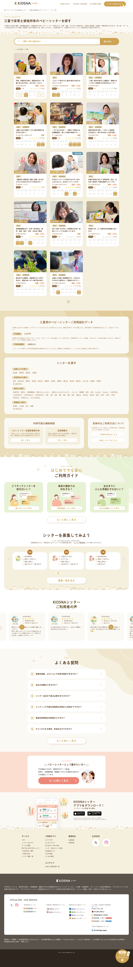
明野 (31, 406)
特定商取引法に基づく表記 (11, 941)
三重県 (34, 372)
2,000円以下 (28, 395)
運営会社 (6, 939)
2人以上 (98, 392)
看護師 (81, 392)
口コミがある (35, 397)
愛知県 (28, 372)
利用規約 (13, 939)
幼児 (97, 395)
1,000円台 (114, 392)
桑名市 (40, 381)
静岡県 (21, 372)
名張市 (53, 381)
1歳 (51, 395)
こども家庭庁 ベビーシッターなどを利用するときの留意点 (108, 939)
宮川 (27, 406)
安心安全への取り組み (80, 4)
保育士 (23, 392)
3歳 (60, 395)
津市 (14, 381)
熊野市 (78, 381)
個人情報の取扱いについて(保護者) (51, 939)
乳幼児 (91, 395)
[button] (55, 573)
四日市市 (21, 381)
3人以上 (105, 392)
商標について (25, 941)
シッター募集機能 (79, 542)
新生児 (85, 395)
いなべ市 (85, 381)
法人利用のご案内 (95, 4)
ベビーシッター (48, 25)
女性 (91, 392)
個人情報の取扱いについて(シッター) (29, 939)
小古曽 (21, 406)
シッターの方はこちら (114, 4)
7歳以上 (78, 395)
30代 (108, 395)
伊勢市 (28, 381)
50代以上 (16, 397)
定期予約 (16, 392)
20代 (102, 395)
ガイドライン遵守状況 (84, 939)
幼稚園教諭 (31, 392)
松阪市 (34, 381)
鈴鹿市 (46, 381)
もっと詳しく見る (66, 741)
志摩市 (92, 381)
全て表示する (17, 384)
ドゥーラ (75, 392)
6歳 (73, 395)
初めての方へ (65, 4)
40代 (113, 395)
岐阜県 (15, 372)
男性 (87, 392)
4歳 (64, 395)
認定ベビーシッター (43, 392)
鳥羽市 (72, 381)
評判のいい (25, 397)
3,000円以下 (39, 395)
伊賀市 (98, 381)
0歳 (47, 395)
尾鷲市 (59, 381)
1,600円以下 (17, 395)
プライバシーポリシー (69, 939)
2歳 (55, 395)
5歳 (68, 395)
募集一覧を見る (66, 580)
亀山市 (65, 381)
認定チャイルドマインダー (61, 392)
